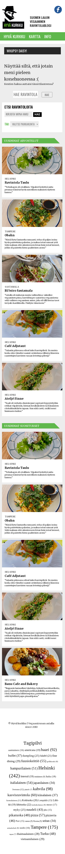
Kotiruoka (30, 800)
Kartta (34, 36)
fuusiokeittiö (33, 761)
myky (19, 809)
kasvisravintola (22, 795)
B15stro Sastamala (18, 290)
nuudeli (34, 809)
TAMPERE (10, 231)
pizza (38, 815)
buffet (15, 755)
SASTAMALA (12, 286)
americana (32, 750)
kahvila (43, 788)
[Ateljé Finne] (32, 376)
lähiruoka (23, 804)
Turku (48, 833)
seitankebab (13, 828)
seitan (49, 820)
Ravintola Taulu (17, 182)
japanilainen (44, 782)
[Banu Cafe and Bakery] (32, 661)
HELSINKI (10, 178)
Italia (51, 776)
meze (51, 804)
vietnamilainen (32, 839)
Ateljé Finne (14, 398)
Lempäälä (45, 800)
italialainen (21, 783)
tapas (13, 834)
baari (49, 749)
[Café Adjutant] (32, 324)
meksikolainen (39, 805)
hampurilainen (24, 768)
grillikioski (52, 761)
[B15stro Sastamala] (32, 268)
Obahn (10, 235)
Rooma (37, 821)
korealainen (13, 800)
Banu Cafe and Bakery (21, 684)
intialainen (39, 776)
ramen (29, 821)
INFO (47, 36)
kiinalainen (48, 795)
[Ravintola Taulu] (32, 160)
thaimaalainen (28, 833)
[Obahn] (32, 213)
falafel (46, 755)
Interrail (27, 776)
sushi (25, 827)
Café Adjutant (15, 346)
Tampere (44, 827)
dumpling (31, 755)
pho (48, 809)
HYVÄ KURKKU (14, 36)
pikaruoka (19, 815)
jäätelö (28, 789)
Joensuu (18, 789)
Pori (20, 821)
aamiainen (16, 750)
